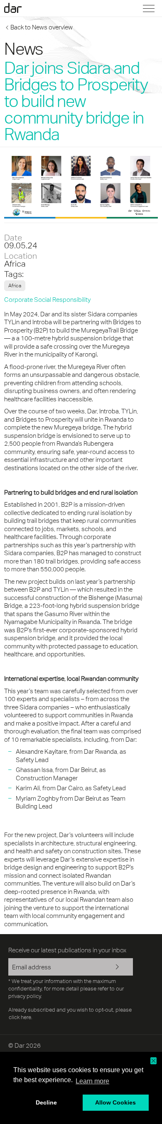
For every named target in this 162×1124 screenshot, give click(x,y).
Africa (15, 263)
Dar (18, 8)
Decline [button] (46, 1102)
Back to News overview (41, 27)
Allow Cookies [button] (115, 1102)
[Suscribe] (120, 968)
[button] (153, 1060)
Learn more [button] (92, 1081)
